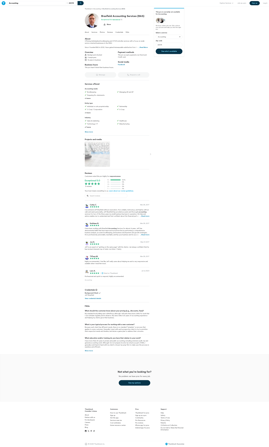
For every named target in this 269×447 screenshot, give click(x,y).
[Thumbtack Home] (3, 3)
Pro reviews (139, 423)
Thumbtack (88, 9)
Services (94, 32)
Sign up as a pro (140, 415)
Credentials (119, 32)
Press (86, 425)
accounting (97, 9)
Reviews (110, 32)
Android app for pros (142, 428)
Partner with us (90, 417)
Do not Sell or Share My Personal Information (172, 429)
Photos (102, 32)
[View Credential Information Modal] (96, 290)
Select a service (161, 33)
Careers (87, 422)
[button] (92, 20)
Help (162, 413)
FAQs (127, 32)
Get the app (114, 418)
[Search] (81, 3)
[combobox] (36, 3)
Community (139, 418)
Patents (163, 423)
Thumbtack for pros (142, 413)
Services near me (116, 420)
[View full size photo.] (97, 154)
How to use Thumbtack (118, 413)
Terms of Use (165, 418)
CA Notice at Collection (169, 425)
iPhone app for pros (142, 425)
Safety (163, 415)
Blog (86, 427)
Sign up (112, 415)
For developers (90, 420)
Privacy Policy (165, 420)
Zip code (159, 41)
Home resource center (118, 425)
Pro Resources (140, 420)
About (87, 32)
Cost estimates (115, 423)
